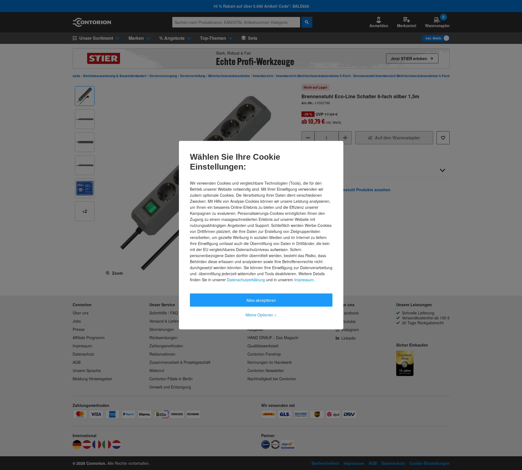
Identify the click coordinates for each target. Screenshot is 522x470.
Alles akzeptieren (261, 300)
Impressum (304, 279)
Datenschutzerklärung (246, 279)
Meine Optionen (261, 314)
